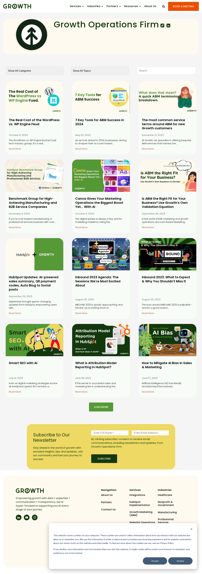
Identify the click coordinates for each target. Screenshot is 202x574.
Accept (155, 561)
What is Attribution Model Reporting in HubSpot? (95, 365)
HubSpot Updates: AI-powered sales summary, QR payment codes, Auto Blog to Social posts (33, 283)
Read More (15, 148)
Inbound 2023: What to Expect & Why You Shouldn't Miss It (166, 279)
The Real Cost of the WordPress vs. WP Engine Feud (34, 122)
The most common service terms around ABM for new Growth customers (163, 124)
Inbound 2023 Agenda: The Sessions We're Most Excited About (97, 281)
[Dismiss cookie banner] (191, 529)
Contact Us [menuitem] (108, 509)
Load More (101, 407)
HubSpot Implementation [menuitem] (139, 503)
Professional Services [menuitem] (166, 521)
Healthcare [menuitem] (165, 495)
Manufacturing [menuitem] (167, 512)
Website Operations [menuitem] (142, 522)
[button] (77, 6)
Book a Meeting (183, 6)
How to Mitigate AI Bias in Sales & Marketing (167, 365)
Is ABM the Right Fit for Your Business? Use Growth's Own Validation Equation (165, 202)
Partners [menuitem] (106, 502)
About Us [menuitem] (107, 495)
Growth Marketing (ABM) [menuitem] (140, 514)
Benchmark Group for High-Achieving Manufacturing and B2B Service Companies (33, 202)
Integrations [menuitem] (137, 495)
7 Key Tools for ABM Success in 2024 (99, 122)
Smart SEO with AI (23, 363)
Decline (180, 561)
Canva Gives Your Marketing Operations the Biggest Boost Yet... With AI (99, 202)
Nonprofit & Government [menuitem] (166, 503)
